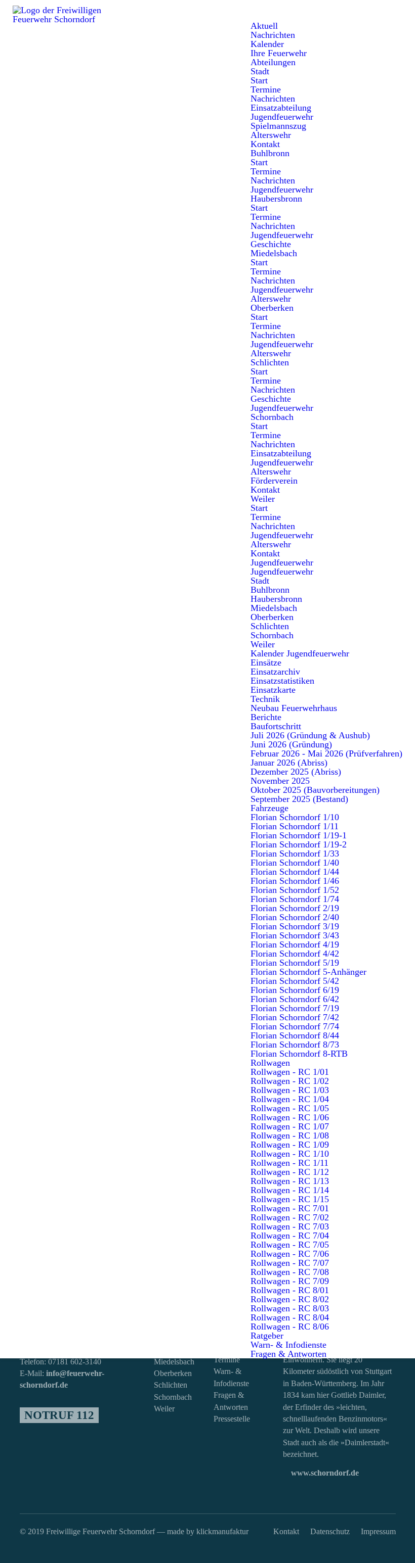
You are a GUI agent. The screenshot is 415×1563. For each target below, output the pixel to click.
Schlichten (170, 1385)
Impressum (378, 1531)
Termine (227, 1359)
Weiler (164, 1408)
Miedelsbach (173, 1361)
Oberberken (173, 1373)
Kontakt (286, 1531)
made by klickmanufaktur (207, 1531)
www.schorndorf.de (324, 1473)
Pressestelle (232, 1419)
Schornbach (173, 1397)
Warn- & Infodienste (231, 1377)
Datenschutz (330, 1531)
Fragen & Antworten (231, 1401)
